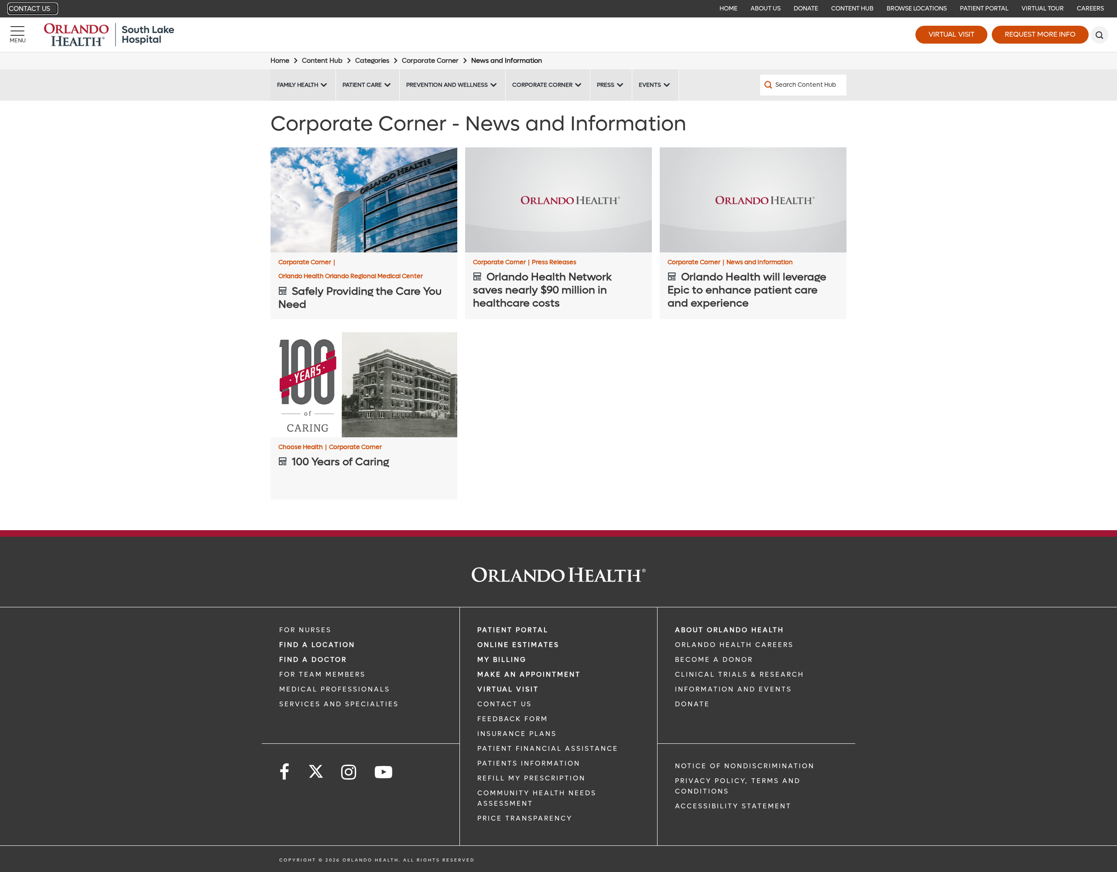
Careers (1090, 8)
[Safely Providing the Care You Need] (364, 199)
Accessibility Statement (733, 806)
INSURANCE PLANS (517, 733)
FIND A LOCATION (317, 644)
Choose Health (302, 447)
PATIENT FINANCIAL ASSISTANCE (547, 748)
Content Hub (852, 8)
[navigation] (558, 8)
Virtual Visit (951, 34)
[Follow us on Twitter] (316, 769)
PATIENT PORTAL (512, 630)
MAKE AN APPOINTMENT (529, 674)
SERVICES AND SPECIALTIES (339, 704)
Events (650, 85)
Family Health (297, 85)
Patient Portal (984, 8)
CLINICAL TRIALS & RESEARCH (739, 674)
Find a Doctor (313, 659)
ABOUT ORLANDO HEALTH (729, 630)
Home (728, 8)
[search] (1099, 35)
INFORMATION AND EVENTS (733, 689)
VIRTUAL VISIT (508, 689)
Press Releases (554, 262)
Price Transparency (524, 818)
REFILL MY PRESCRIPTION (531, 778)
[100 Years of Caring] (364, 384)
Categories (372, 60)
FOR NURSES (305, 630)
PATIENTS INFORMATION (528, 763)
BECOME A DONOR (714, 659)
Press (605, 85)
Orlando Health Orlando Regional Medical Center (350, 276)
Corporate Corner (430, 60)
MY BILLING (502, 659)
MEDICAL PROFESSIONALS (334, 689)
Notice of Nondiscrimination (745, 766)
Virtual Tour (1042, 8)
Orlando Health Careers (734, 644)
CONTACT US (504, 704)
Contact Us (29, 8)
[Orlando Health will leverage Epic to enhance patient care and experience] (753, 199)
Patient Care (362, 85)
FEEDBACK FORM (512, 719)
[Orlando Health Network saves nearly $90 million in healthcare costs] (558, 199)
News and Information (759, 262)
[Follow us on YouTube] (384, 772)
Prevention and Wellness (447, 85)
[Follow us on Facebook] (285, 772)
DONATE (692, 704)
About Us (765, 8)
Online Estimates (518, 644)
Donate (806, 8)
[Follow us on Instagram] (349, 772)
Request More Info (1040, 34)
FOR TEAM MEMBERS (322, 674)
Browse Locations (917, 8)
